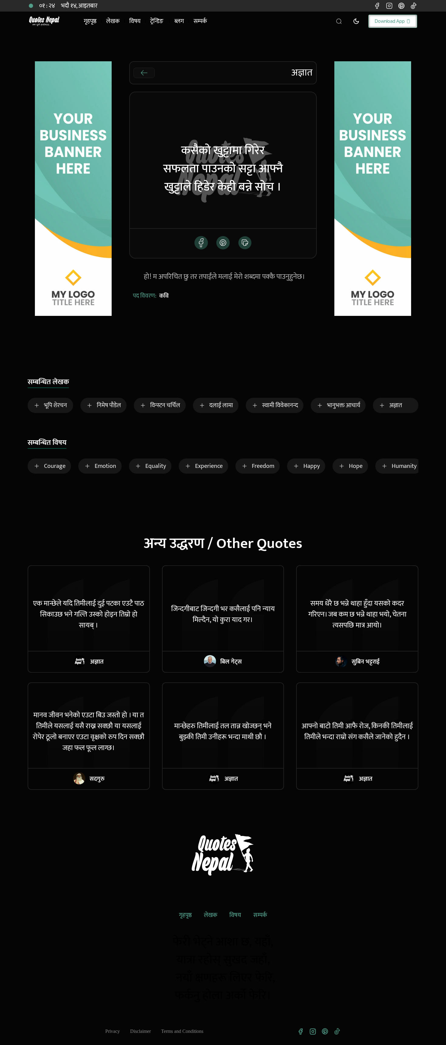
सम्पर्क (260, 915)
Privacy (112, 1031)
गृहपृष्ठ (185, 915)
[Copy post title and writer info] (245, 242)
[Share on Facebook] (201, 242)
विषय (235, 915)
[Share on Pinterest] (223, 242)
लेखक (210, 915)
